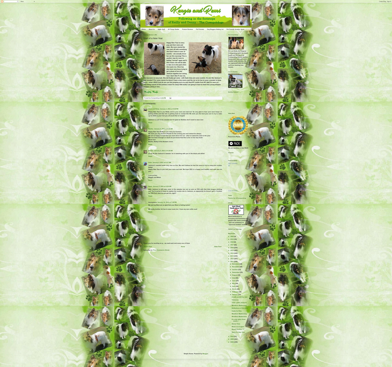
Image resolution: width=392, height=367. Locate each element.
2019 (232, 239)
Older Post (218, 246)
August (235, 275)
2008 (232, 342)
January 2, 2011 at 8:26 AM (162, 186)
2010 (232, 336)
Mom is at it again (238, 326)
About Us (152, 29)
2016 (232, 247)
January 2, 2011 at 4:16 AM (163, 129)
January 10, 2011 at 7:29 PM (167, 202)
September (236, 272)
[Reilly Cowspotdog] (234, 189)
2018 (232, 242)
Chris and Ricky (153, 109)
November (236, 266)
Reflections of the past (240, 308)
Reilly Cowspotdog (232, 163)
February (235, 292)
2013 (232, 256)
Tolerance (235, 300)
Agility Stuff (161, 29)
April (234, 286)
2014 (232, 253)
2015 (232, 250)
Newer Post (148, 246)
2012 (232, 259)
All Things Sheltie (173, 29)
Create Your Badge (233, 190)
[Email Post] (170, 98)
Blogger (205, 353)
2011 (232, 261)
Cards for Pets (237, 311)
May (233, 283)
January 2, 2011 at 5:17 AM (162, 162)
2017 (232, 245)
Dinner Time (236, 324)
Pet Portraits (200, 29)
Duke (150, 162)
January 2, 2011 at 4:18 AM (163, 150)
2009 (232, 339)
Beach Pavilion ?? (238, 329)
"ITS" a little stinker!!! (239, 302)
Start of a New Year (238, 332)
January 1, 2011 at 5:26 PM (169, 109)
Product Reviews (187, 29)
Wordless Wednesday (239, 305)
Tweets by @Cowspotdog (237, 198)
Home (144, 29)
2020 (232, 236)
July (234, 278)
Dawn (150, 186)
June (234, 280)
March (234, 289)
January (235, 294)
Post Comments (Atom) (161, 250)
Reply (150, 122)
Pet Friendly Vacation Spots (235, 29)
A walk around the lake (240, 297)
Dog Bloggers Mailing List (215, 29)
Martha (151, 129)
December (235, 264)
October (235, 269)
